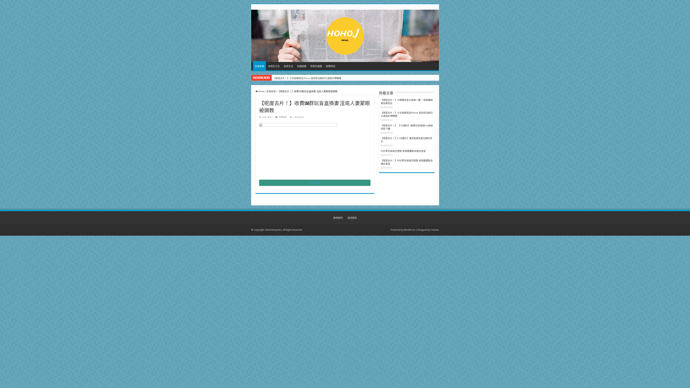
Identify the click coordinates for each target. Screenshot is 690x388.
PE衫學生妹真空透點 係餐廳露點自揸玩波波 (403, 151)
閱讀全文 (315, 182)
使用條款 (352, 217)
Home (261, 91)
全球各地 (259, 66)
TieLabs (435, 229)
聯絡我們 (338, 217)
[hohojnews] (345, 35)
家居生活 (288, 66)
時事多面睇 (316, 66)
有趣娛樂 (301, 66)
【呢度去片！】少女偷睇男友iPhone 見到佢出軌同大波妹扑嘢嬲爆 (307, 78)
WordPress (409, 229)
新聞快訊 (330, 66)
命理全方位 (274, 66)
